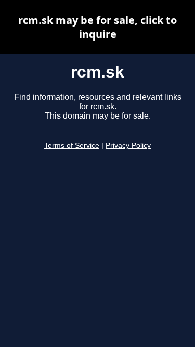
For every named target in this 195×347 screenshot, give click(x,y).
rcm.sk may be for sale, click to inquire (97, 27)
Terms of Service (71, 145)
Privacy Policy (128, 145)
